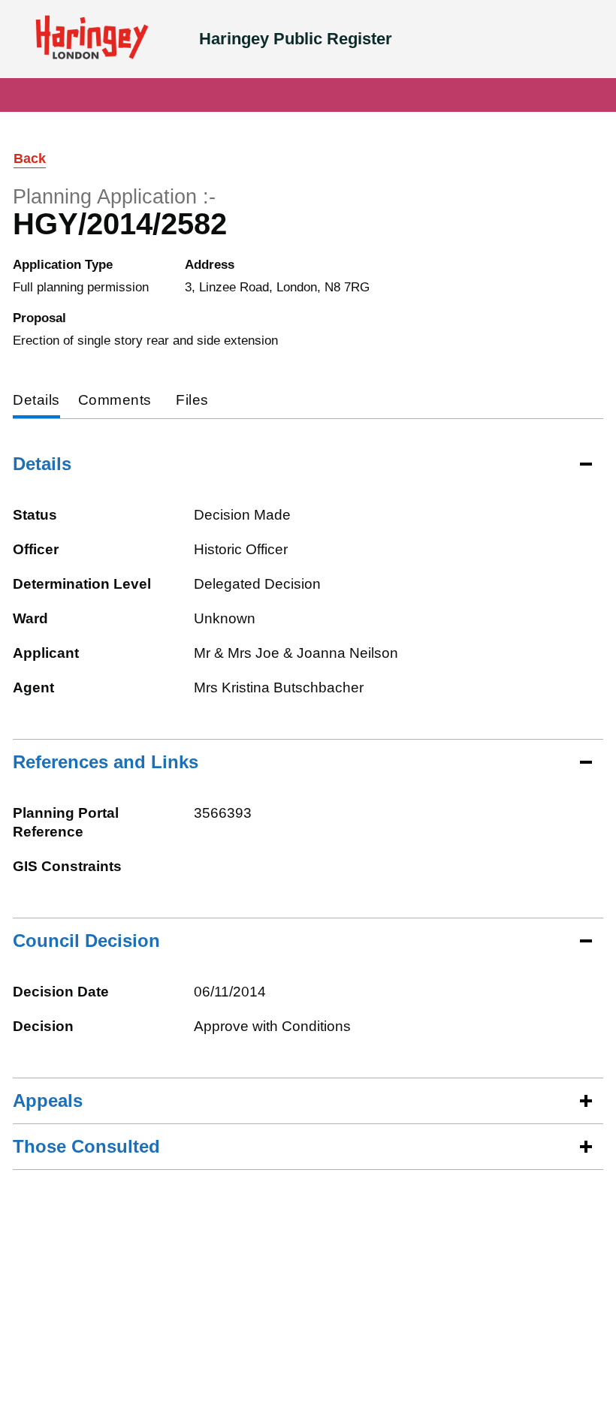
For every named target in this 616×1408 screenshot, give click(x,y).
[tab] (36, 401)
